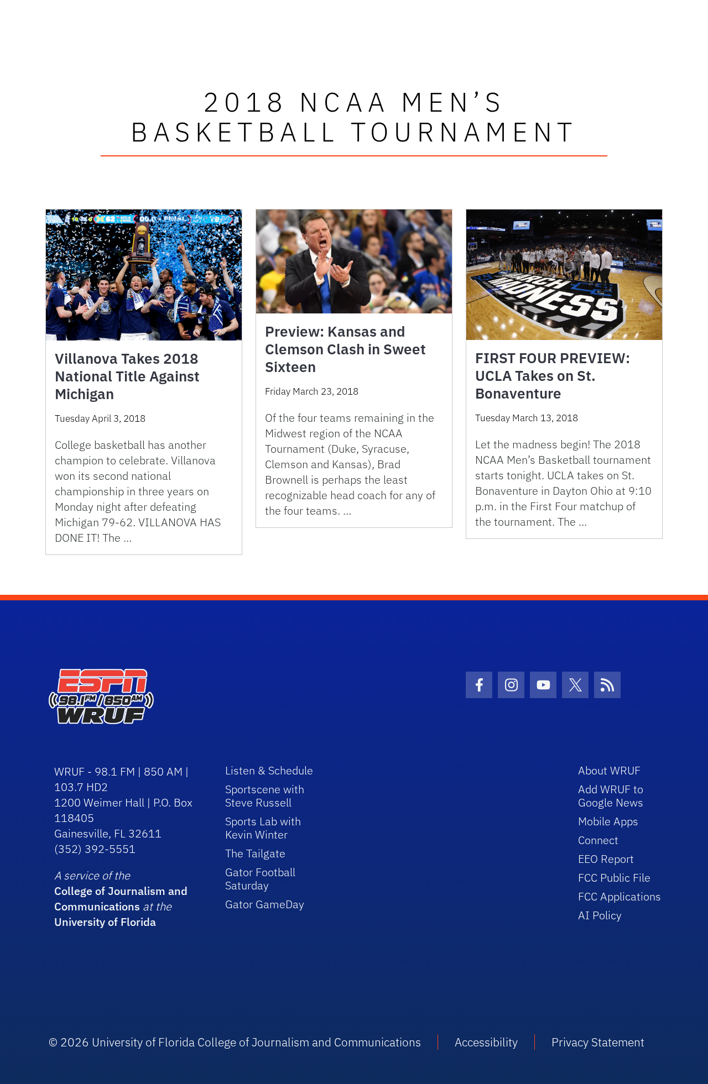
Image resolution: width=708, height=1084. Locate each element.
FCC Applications (619, 896)
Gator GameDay (264, 904)
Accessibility (486, 1042)
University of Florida (105, 921)
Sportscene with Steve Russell (264, 796)
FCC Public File (614, 877)
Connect (598, 839)
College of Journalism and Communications (121, 898)
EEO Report (606, 858)
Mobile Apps (608, 821)
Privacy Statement (597, 1042)
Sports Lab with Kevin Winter (263, 828)
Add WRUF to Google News (610, 796)
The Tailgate (255, 853)
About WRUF (609, 770)
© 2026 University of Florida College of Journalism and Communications (235, 1042)
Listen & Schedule (269, 770)
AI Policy (600, 915)
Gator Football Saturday (260, 879)
